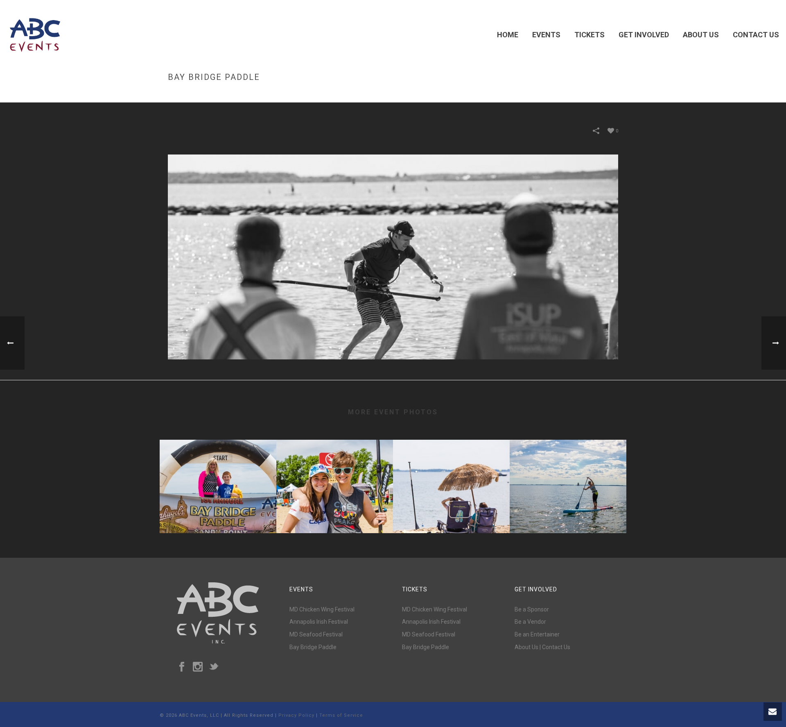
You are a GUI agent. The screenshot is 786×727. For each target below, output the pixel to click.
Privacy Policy (296, 715)
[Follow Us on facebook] (182, 667)
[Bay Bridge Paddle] (393, 256)
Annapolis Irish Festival (318, 621)
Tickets (589, 34)
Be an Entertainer (537, 634)
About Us (701, 34)
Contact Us (756, 34)
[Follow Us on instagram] (198, 667)
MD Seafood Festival (316, 634)
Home (507, 34)
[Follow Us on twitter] (214, 667)
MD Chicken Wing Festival (322, 609)
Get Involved (644, 34)
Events (546, 34)
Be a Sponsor (532, 609)
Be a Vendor (530, 621)
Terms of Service (341, 715)
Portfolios (545, 94)
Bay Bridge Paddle (218, 511)
